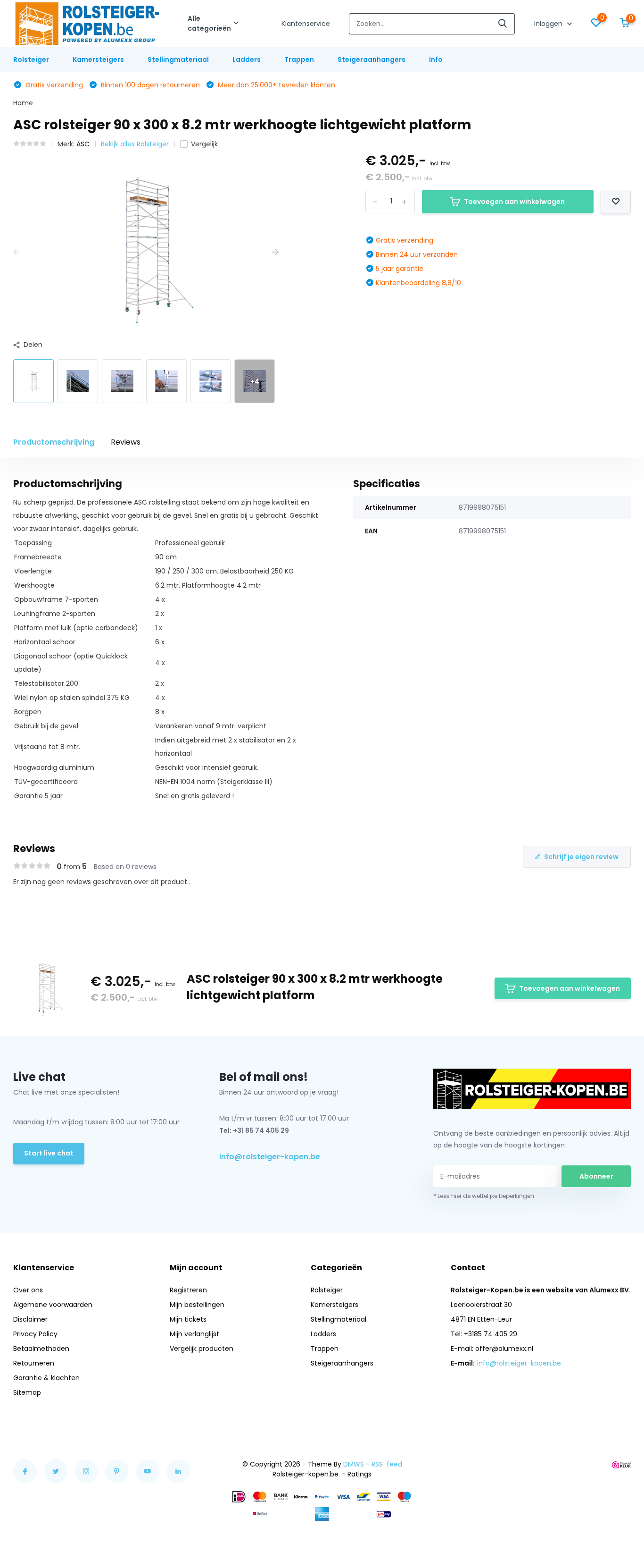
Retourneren (33, 1363)
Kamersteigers (98, 59)
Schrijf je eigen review (581, 856)
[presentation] (16, 252)
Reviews (125, 442)
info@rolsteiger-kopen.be (269, 1156)
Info (436, 59)
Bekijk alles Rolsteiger (135, 144)
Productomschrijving (53, 442)
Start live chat (49, 1153)
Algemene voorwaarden (52, 1304)
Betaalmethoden (41, 1348)
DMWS (353, 1464)
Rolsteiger (31, 59)
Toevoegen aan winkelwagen (514, 201)
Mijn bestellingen (197, 1304)
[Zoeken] (503, 23)
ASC (83, 144)
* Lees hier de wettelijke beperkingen (483, 1196)
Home (23, 103)
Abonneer (596, 1176)
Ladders (246, 59)
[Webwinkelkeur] (621, 1464)
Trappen (299, 59)
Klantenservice (305, 23)
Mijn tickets (188, 1319)
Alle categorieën (209, 23)
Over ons (28, 1290)
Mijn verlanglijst (194, 1334)
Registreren (188, 1290)
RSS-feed (387, 1464)
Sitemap (27, 1392)
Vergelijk (204, 144)
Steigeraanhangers (371, 59)
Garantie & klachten (46, 1378)
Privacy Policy (35, 1334)
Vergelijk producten (201, 1348)
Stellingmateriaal (178, 59)
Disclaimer (30, 1319)
